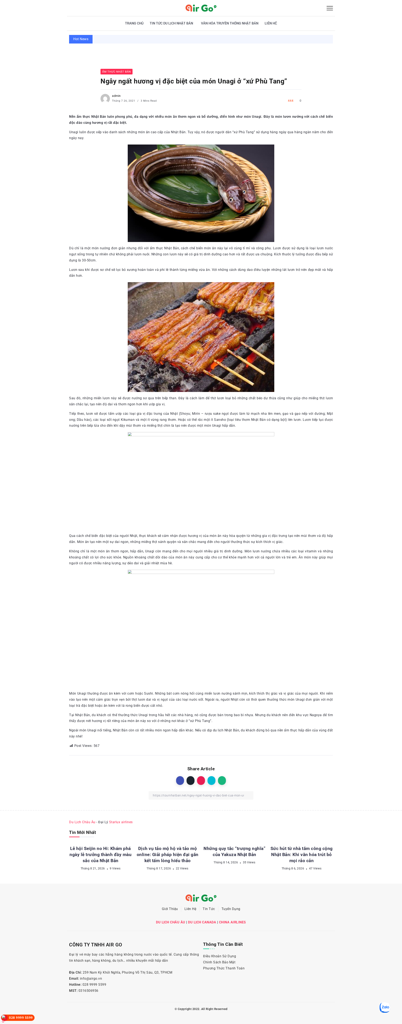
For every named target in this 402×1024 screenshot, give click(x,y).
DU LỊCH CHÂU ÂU (170, 922)
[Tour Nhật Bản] (201, 8)
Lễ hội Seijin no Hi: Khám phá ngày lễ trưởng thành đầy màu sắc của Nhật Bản (178, 39)
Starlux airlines (121, 822)
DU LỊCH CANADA (202, 922)
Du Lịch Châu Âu (82, 822)
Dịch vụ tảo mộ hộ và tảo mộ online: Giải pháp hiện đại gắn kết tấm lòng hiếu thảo (321, 39)
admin (116, 95)
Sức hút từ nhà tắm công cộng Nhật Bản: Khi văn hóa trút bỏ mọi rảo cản (302, 854)
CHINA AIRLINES (232, 922)
